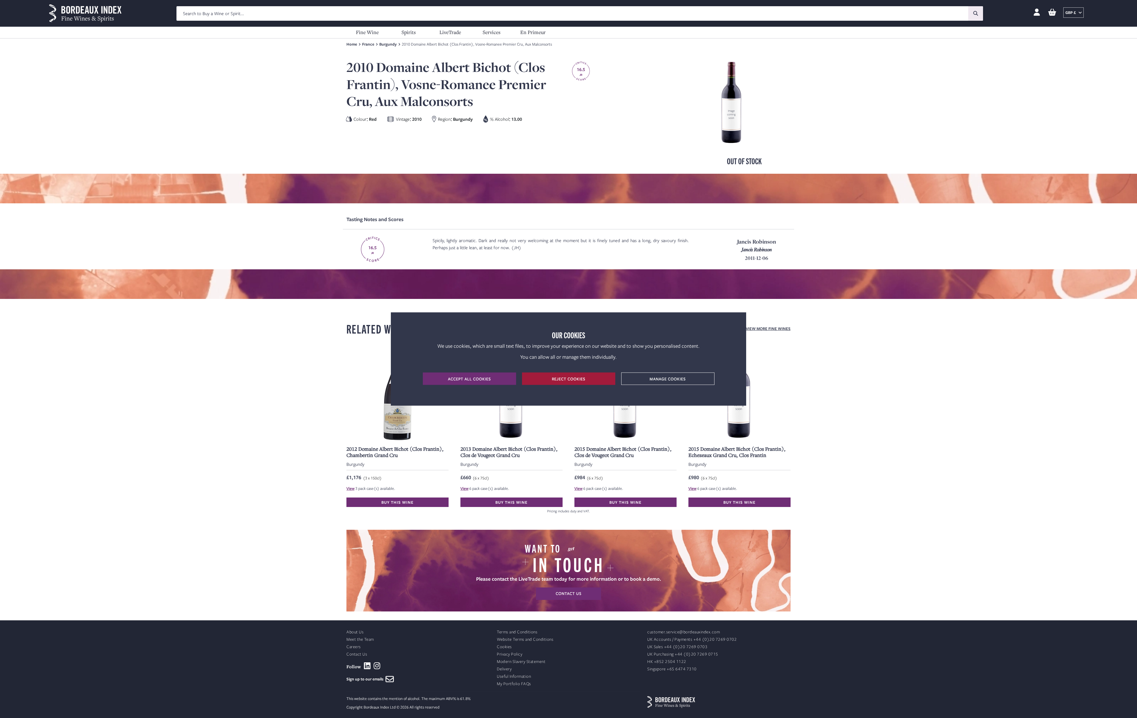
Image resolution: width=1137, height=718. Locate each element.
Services (491, 32)
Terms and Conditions (517, 632)
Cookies (504, 646)
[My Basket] (1052, 12)
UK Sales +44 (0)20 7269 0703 (677, 646)
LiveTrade (450, 32)
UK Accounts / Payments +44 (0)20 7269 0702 (692, 639)
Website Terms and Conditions (525, 639)
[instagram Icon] (377, 666)
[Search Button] (975, 13)
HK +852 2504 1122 (666, 661)
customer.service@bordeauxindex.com (683, 632)
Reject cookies (568, 378)
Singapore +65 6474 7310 (672, 669)
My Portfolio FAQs (514, 683)
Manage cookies (668, 378)
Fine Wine (367, 32)
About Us (355, 632)
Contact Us (356, 654)
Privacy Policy (509, 654)
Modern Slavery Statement (521, 661)
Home (351, 44)
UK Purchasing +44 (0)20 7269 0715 (682, 654)
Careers (353, 646)
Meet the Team (360, 639)
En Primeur (533, 32)
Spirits (409, 32)
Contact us (569, 593)
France (368, 44)
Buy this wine (397, 502)
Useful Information (514, 676)
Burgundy (388, 44)
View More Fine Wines (768, 328)
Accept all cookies (469, 378)
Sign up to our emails (366, 679)
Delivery (504, 669)
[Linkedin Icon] (367, 666)
